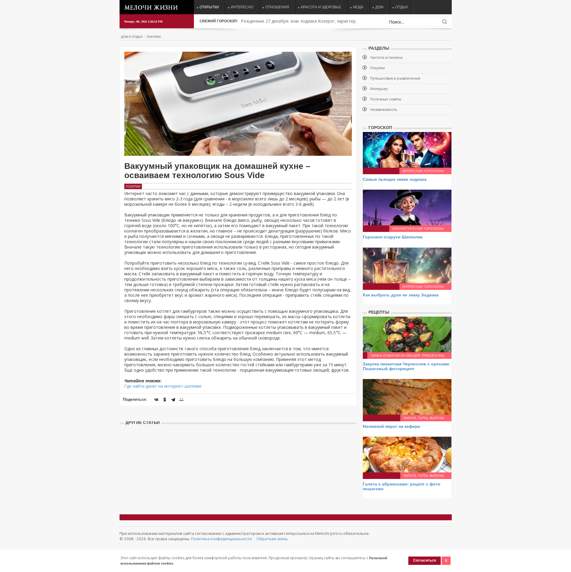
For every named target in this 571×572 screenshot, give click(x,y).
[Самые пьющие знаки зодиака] (407, 149)
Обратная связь (272, 538)
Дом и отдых (132, 36)
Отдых (401, 7)
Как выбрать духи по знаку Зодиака (401, 295)
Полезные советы (385, 99)
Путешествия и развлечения (395, 78)
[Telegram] (173, 399)
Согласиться (424, 560)
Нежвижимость (383, 109)
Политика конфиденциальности (221, 538)
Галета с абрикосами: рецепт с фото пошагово (401, 486)
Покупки (154, 36)
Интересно (242, 7)
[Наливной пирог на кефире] (407, 396)
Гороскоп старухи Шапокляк (393, 237)
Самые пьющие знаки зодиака (394, 179)
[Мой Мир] (181, 399)
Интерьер (379, 88)
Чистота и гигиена (386, 57)
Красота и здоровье (321, 7)
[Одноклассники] (164, 399)
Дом (379, 7)
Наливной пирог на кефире (391, 426)
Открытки (209, 7)
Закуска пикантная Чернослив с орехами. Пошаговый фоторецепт (406, 366)
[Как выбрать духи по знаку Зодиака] (407, 265)
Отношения (277, 7)
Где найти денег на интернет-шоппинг (163, 386)
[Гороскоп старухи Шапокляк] (407, 207)
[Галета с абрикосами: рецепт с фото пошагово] (407, 454)
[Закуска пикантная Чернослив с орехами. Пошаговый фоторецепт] (407, 334)
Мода (358, 7)
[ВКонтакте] (156, 399)
